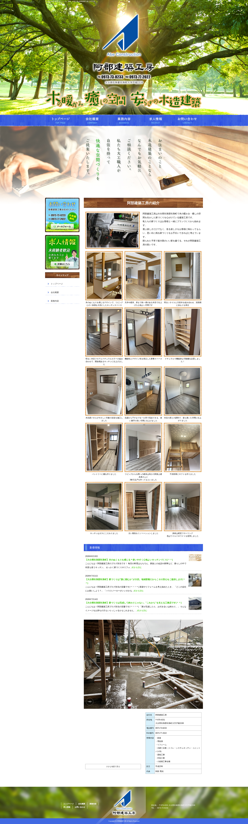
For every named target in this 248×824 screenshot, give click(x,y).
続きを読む (137, 567)
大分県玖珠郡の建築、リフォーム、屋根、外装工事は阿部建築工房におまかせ (70, 1)
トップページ (61, 120)
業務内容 (124, 120)
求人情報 (155, 120)
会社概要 (92, 120)
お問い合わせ (187, 120)
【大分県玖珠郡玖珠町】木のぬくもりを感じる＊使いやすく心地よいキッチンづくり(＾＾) (129, 559)
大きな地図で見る (113, 767)
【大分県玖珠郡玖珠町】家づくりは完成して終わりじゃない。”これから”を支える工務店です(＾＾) (133, 602)
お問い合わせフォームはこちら (62, 215)
